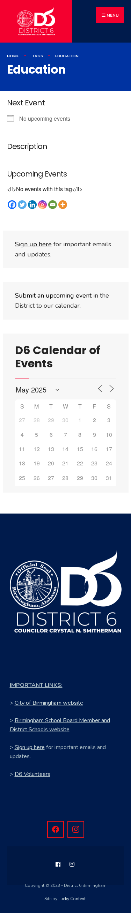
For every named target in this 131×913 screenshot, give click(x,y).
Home (13, 56)
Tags (37, 56)
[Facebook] (12, 204)
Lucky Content (72, 898)
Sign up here (30, 747)
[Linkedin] (32, 204)
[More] (62, 204)
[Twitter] (22, 204)
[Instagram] (42, 204)
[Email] (52, 204)
